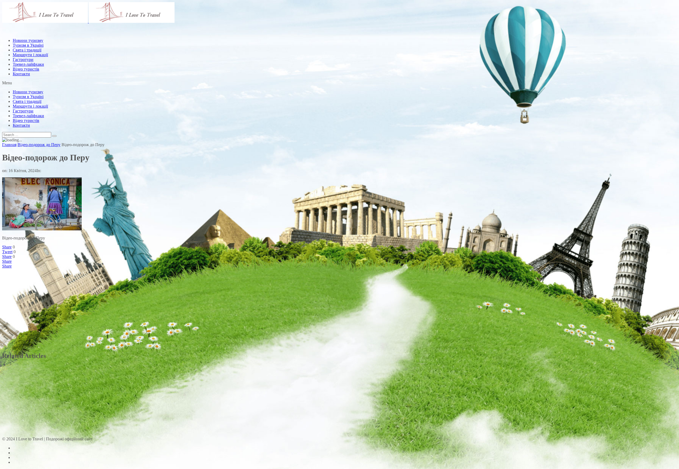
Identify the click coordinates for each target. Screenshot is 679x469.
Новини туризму (28, 92)
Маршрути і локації (30, 106)
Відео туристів (26, 69)
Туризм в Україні (28, 96)
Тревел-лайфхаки (28, 64)
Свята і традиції (27, 101)
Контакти (21, 74)
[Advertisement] (98, 46)
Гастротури (23, 59)
